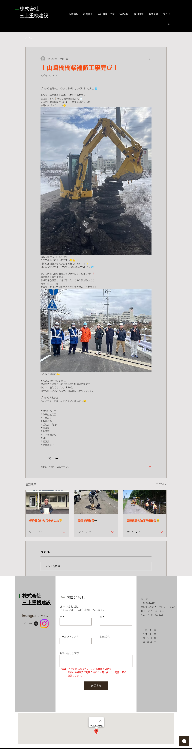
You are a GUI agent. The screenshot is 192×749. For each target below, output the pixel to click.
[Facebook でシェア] (41, 458)
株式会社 (31, 596)
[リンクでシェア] (64, 458)
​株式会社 (34, 9)
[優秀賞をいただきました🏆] (47, 502)
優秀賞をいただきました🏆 (45, 520)
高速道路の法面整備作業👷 (143, 520)
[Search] (169, 24)
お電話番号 (106, 637)
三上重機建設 (34, 15)
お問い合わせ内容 (69, 653)
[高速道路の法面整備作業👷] (144, 502)
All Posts (29, 38)
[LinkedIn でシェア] (56, 458)
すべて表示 (161, 484)
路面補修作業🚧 (88, 520)
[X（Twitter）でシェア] (49, 458)
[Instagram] (44, 623)
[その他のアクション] (150, 58)
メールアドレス (68, 636)
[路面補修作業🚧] (96, 502)
